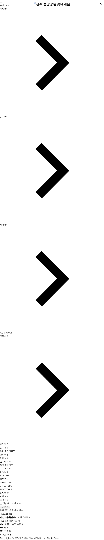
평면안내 (4, 479)
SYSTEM (4, 475)
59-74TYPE (6, 482)
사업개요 (4, 444)
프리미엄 (4, 454)
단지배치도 (5, 461)
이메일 (5, 527)
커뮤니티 (4, 472)
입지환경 (4, 447)
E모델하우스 (6, 332)
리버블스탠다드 (7, 451)
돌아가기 (5, 507)
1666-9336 (10, 520)
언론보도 (4, 496)
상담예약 (4, 492)
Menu (2, 4)
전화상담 (6, 534)
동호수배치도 (6, 465)
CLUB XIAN (6, 468)
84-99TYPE (6, 485)
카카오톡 (6, 531)
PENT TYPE (6, 489)
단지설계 (4, 458)
